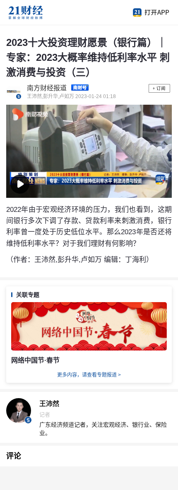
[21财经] (39, 12)
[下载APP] (147, 12)
